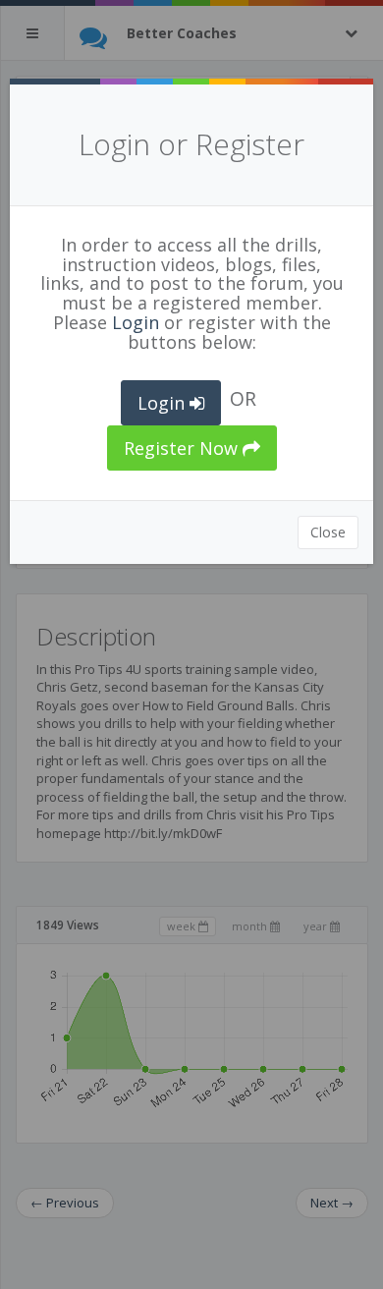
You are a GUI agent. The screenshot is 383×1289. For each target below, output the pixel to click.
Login (135, 322)
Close (328, 532)
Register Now (183, 448)
